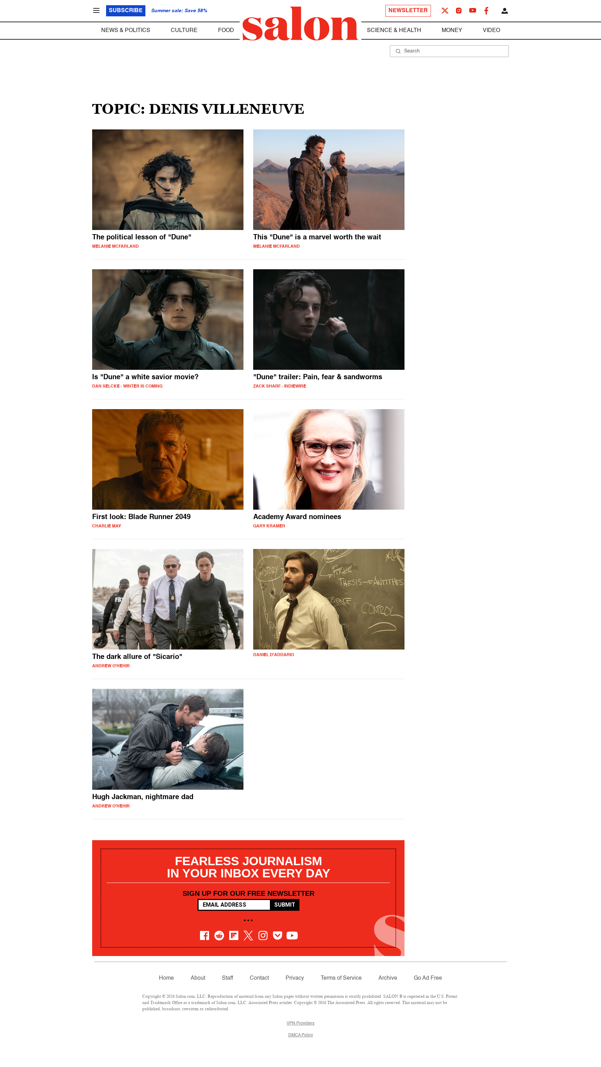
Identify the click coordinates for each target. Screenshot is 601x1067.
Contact (259, 978)
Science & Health (394, 30)
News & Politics (125, 30)
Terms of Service (341, 978)
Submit (284, 904)
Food (226, 30)
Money (452, 30)
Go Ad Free (428, 978)
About (198, 978)
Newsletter (408, 11)
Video (491, 30)
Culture (184, 30)
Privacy (295, 978)
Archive (387, 978)
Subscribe (126, 11)
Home (166, 978)
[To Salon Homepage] (300, 23)
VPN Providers (300, 1023)
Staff (227, 978)
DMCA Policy (300, 1035)
